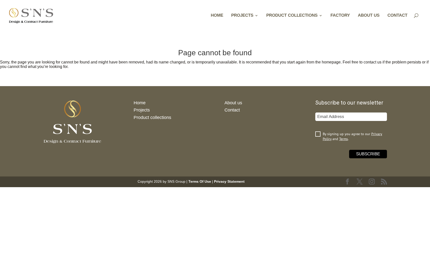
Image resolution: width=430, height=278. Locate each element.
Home (217, 16)
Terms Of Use (199, 181)
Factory (340, 16)
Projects (242, 16)
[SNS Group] (31, 15)
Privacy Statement (229, 181)
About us (368, 16)
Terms (343, 139)
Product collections (292, 16)
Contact (397, 16)
